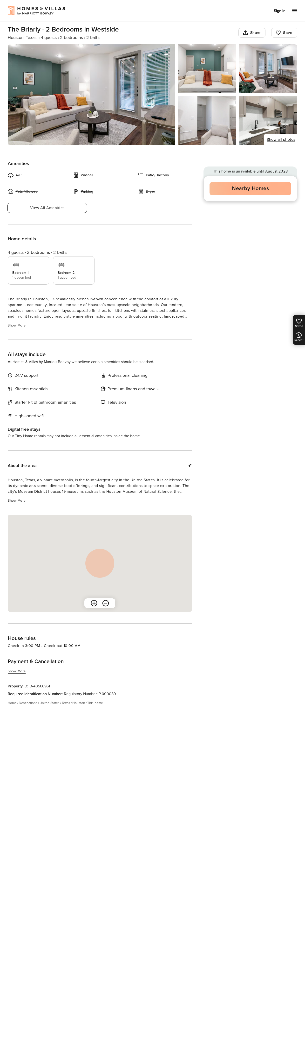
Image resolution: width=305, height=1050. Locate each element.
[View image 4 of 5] (207, 120)
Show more (17, 325)
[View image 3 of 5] (268, 68)
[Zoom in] (94, 603)
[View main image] (91, 94)
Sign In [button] (279, 10)
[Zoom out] (105, 603)
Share (255, 32)
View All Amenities (47, 207)
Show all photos (281, 139)
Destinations (28, 703)
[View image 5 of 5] (268, 120)
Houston (78, 703)
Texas (66, 703)
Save (287, 32)
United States (50, 703)
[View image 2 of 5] (207, 68)
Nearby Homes (250, 188)
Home (12, 703)
